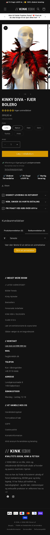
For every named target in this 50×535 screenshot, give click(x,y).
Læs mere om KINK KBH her (15, 346)
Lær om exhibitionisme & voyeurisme (21, 326)
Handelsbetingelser (13, 412)
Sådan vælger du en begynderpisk (19, 332)
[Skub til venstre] (19, 94)
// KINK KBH (24, 522)
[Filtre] (4, 238)
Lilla (6, 128)
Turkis (9, 134)
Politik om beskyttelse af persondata (29, 525)
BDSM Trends (11, 291)
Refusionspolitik (39, 529)
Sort (40, 128)
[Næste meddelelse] (45, 17)
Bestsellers (10, 302)
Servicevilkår (27, 529)
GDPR (7, 424)
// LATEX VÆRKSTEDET (15, 285)
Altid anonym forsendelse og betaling (21, 441)
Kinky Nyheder (11, 297)
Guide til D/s (10, 320)
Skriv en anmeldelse (25, 250)
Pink (20, 134)
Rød (30, 128)
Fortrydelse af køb (13, 418)
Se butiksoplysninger (14, 169)
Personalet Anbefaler (14, 308)
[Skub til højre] (30, 94)
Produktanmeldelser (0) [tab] (13, 231)
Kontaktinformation (13, 435)
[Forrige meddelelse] (5, 17)
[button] (5, 9)
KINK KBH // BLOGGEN (15, 314)
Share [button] (6, 186)
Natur (17, 128)
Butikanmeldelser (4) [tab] (36, 231)
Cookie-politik (11, 430)
